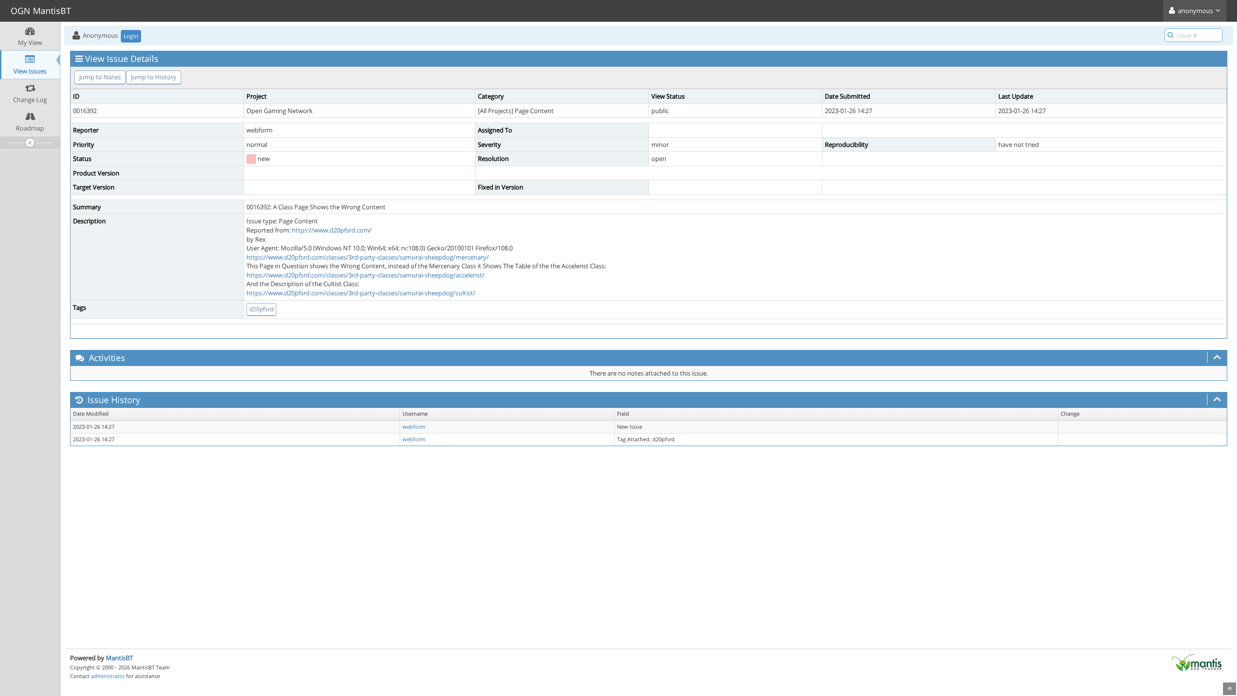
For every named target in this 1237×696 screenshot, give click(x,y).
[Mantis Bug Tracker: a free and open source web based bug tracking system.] (1197, 662)
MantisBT (119, 657)
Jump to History (153, 76)
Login (131, 36)
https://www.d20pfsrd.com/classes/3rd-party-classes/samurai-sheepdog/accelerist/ (365, 275)
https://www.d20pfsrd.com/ (332, 230)
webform (414, 426)
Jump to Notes (100, 76)
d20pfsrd (261, 309)
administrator (108, 676)
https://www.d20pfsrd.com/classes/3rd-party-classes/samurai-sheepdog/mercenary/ (367, 257)
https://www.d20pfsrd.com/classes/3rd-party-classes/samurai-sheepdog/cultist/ (360, 293)
